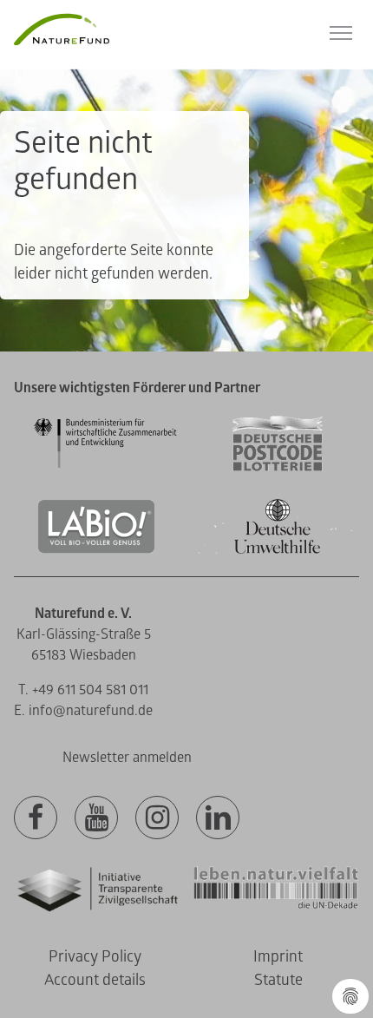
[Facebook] (35, 818)
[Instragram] (157, 818)
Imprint (278, 957)
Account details (95, 980)
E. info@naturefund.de (83, 710)
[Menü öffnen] (341, 33)
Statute (278, 980)
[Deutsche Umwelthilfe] (277, 551)
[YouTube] (96, 818)
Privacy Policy (95, 957)
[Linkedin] (217, 818)
